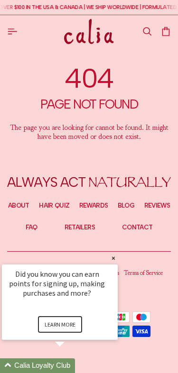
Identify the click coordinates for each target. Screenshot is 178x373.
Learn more (60, 324)
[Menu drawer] (14, 31)
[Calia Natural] (89, 31)
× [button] (113, 258)
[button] (147, 31)
